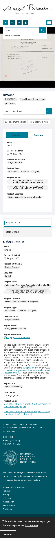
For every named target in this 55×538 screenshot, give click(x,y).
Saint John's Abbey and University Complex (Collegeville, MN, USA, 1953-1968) (27, 187)
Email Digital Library (11, 440)
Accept (8, 534)
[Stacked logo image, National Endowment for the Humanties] (20, 457)
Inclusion (7, 498)
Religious (35, 171)
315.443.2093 (9, 431)
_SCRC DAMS (10, 103)
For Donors (8, 509)
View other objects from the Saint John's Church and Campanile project (27, 405)
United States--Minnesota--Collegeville (24, 197)
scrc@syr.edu (29, 367)
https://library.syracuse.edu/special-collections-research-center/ (27, 371)
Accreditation (9, 505)
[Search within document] (49, 111)
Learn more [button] (31, 525)
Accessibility (8, 502)
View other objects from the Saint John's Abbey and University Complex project (27, 413)
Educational (13, 171)
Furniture (25, 171)
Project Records (15, 162)
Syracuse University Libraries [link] (20, 424)
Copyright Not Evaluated (15, 328)
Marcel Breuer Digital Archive (32, 99)
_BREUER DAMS (11, 99)
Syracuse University (13, 386)
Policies (6, 491)
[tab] (17, 135)
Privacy (6, 494)
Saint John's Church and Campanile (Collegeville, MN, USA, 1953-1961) (28, 181)
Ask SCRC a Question (12, 444)
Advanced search (12, 35)
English (8, 276)
